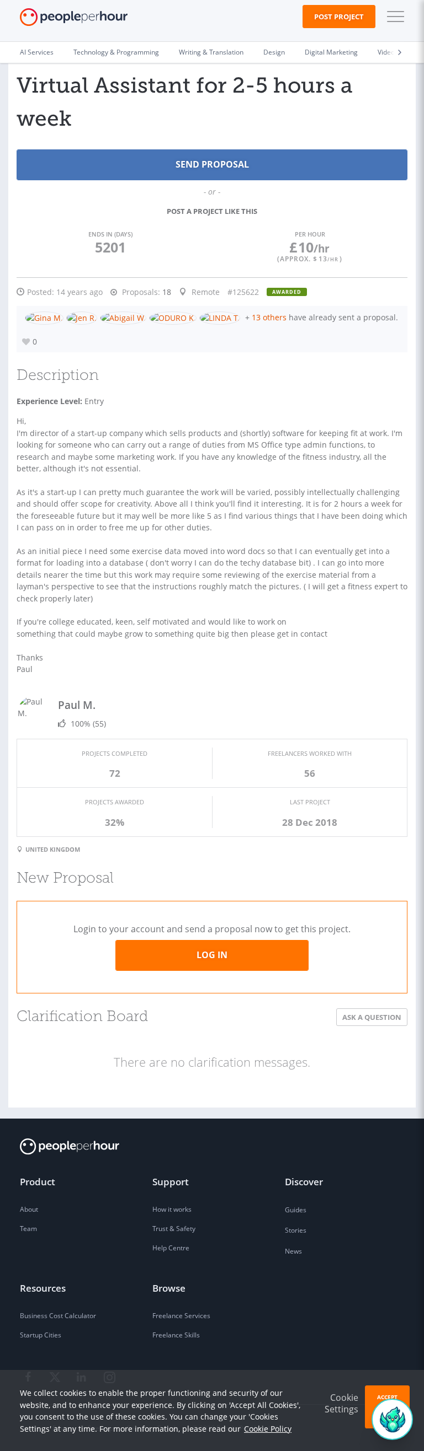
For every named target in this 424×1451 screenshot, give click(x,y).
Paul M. (77, 705)
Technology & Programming (116, 52)
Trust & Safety (173, 1228)
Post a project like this (212, 211)
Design (274, 52)
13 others (269, 317)
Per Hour (310, 234)
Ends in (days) (110, 234)
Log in (212, 955)
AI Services (37, 52)
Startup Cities (40, 1335)
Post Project (339, 17)
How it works (172, 1209)
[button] (393, 17)
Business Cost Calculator (58, 1315)
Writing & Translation (211, 52)
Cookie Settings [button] (341, 1403)
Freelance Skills (176, 1335)
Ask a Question (371, 1017)
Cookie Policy (268, 1428)
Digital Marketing (331, 52)
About (29, 1209)
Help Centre (170, 1248)
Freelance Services (181, 1315)
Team (28, 1228)
